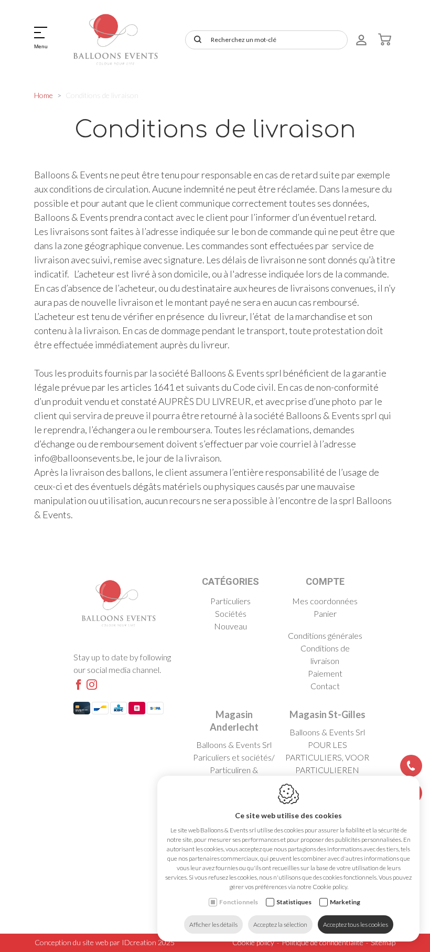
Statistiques (293, 902)
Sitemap (383, 942)
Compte (325, 581)
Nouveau (230, 626)
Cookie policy (253, 942)
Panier (325, 613)
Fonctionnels (238, 902)
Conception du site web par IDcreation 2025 (105, 942)
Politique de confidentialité (322, 942)
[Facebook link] (78, 685)
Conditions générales (325, 635)
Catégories (230, 581)
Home (43, 95)
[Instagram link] (92, 685)
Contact (325, 686)
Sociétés (230, 613)
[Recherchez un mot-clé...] (196, 40)
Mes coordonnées (325, 601)
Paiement (325, 673)
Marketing (345, 902)
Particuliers (230, 601)
